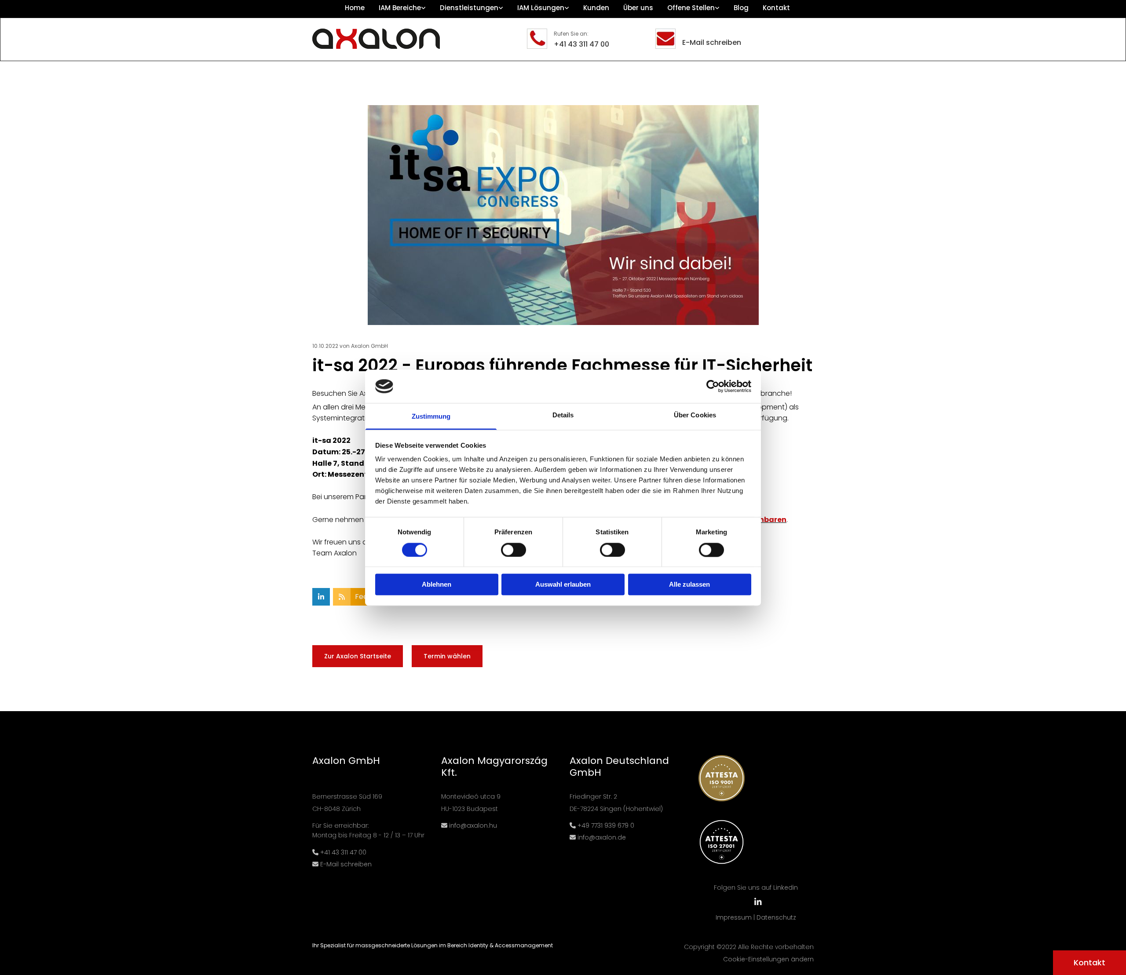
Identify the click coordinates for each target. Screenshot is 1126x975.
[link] (402, 9)
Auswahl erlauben (563, 584)
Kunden (596, 7)
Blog (741, 7)
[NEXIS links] (567, 9)
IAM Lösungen (540, 7)
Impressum (734, 917)
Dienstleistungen (469, 7)
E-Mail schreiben (711, 42)
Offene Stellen (691, 7)
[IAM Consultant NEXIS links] (717, 9)
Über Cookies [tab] (695, 415)
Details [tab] (563, 415)
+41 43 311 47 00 (581, 44)
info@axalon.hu (472, 825)
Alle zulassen (689, 584)
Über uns (638, 7)
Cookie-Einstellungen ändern (768, 959)
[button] (1089, 962)
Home (355, 7)
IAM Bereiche (400, 7)
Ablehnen (436, 584)
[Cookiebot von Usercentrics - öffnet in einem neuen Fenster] (712, 386)
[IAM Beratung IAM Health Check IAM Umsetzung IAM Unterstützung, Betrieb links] (501, 9)
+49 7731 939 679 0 (606, 825)
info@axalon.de (602, 837)
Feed (363, 597)
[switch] (513, 550)
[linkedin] (758, 901)
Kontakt (776, 7)
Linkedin (785, 887)
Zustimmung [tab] (431, 416)
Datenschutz (776, 917)
